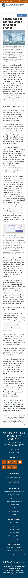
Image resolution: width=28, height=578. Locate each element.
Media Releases (15, 416)
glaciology (17, 420)
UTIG (24, 424)
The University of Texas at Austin (13, 570)
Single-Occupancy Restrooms (14, 501)
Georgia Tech (15, 418)
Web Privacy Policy (8, 572)
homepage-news (8, 416)
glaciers (13, 420)
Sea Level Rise (13, 423)
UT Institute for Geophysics (13, 6)
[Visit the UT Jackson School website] (14, 565)
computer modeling (8, 418)
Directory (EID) (14, 523)
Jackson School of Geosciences (8, 1)
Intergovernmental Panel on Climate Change (12, 421)
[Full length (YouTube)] (9, 236)
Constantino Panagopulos (11, 402)
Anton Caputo (7, 408)
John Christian (7, 423)
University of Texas (21, 423)
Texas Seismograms (14, 529)
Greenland (22, 420)
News (20, 416)
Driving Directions (14, 452)
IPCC (24, 421)
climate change (14, 417)
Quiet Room (14, 498)
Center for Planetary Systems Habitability (14, 554)
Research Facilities (14, 504)
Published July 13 (8, 176)
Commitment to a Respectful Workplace (14, 491)
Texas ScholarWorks (14, 532)
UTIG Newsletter (14, 539)
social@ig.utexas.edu (14, 482)
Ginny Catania (22, 418)
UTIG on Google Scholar (14, 536)
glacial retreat (8, 420)
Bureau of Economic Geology (14, 547)
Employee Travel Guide (14, 495)
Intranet (14, 514)
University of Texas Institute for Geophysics (14, 435)
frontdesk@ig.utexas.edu (16, 477)
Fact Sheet (14, 508)
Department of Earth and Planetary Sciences (14, 550)
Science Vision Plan (14, 511)
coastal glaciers (21, 417)
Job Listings (14, 526)
